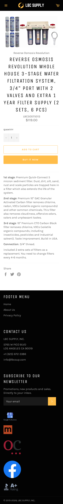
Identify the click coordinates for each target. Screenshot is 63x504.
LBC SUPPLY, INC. (26, 500)
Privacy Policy (12, 315)
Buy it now (31, 159)
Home (7, 304)
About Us (9, 309)
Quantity (8, 129)
